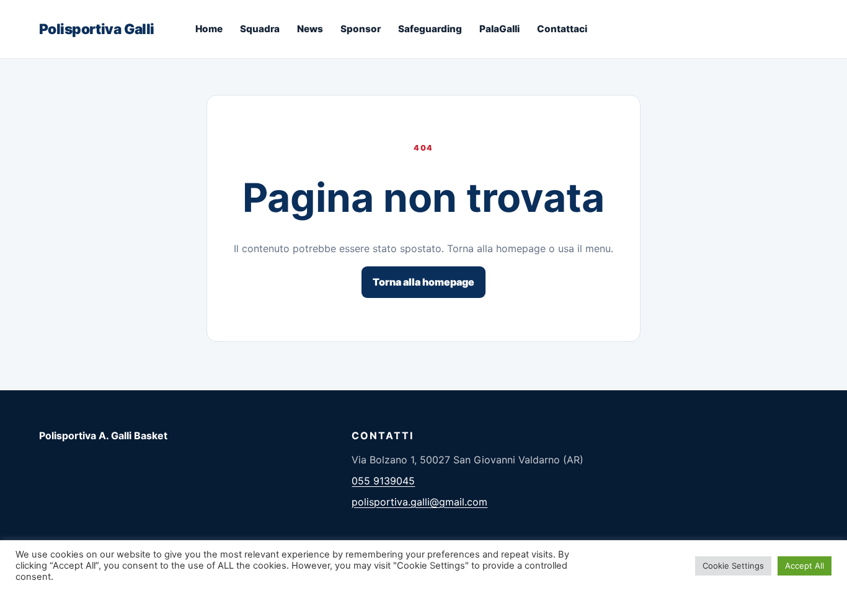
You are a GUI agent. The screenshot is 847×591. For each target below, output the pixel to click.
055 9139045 (383, 481)
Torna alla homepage (423, 282)
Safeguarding (430, 29)
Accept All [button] (804, 566)
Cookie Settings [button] (733, 566)
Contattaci (562, 29)
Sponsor (360, 29)
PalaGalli (499, 29)
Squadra (260, 29)
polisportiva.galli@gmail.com (419, 502)
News (310, 29)
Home (209, 29)
